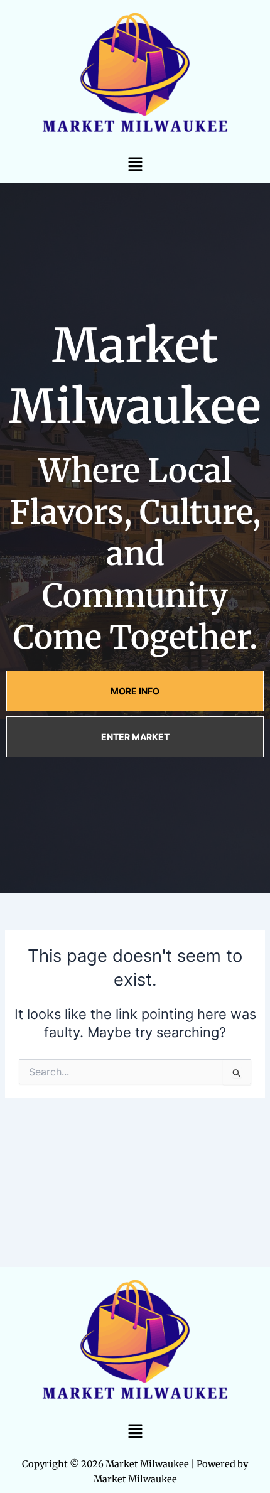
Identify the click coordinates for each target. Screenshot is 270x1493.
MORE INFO (135, 691)
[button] (135, 164)
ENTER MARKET (135, 736)
